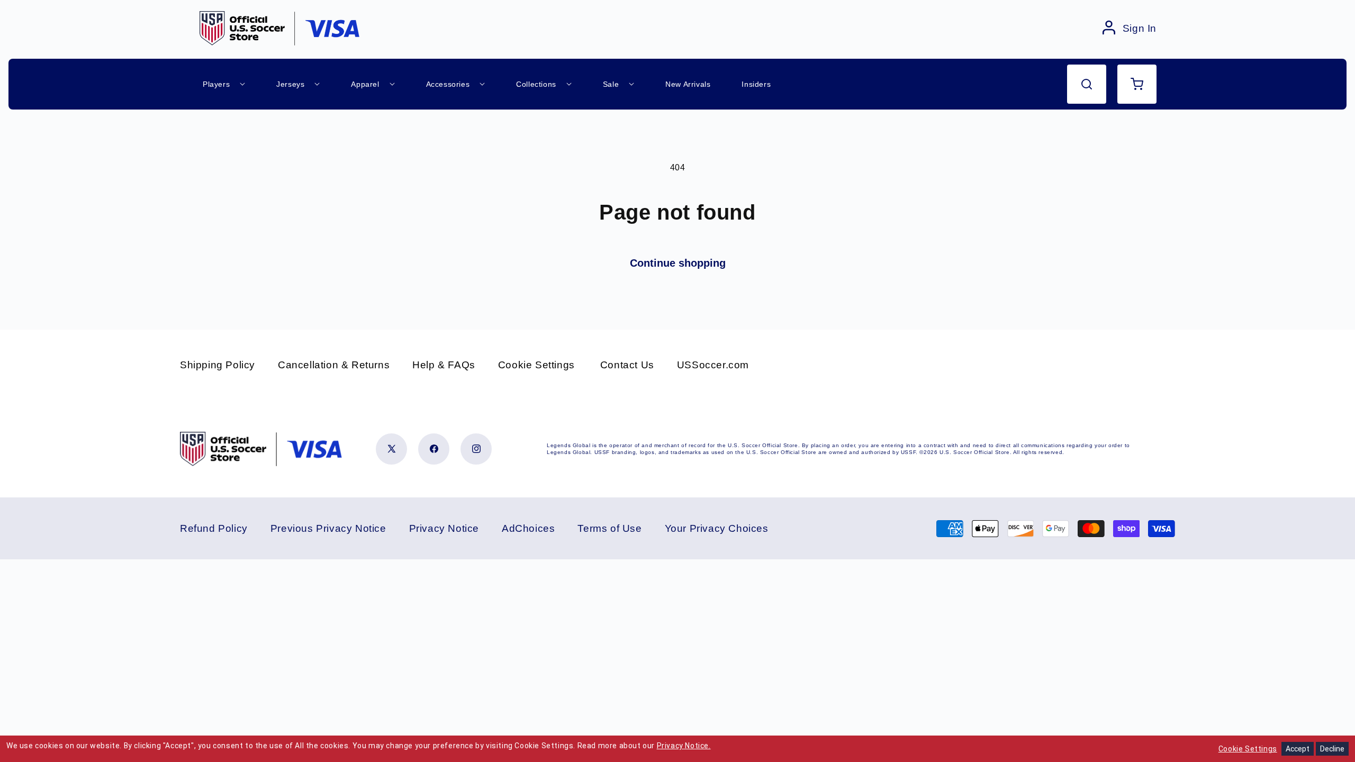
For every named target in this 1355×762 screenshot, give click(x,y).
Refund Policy (214, 528)
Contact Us (627, 365)
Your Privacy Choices (717, 528)
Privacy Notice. (684, 745)
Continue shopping (678, 263)
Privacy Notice (444, 528)
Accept (1297, 749)
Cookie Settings (536, 365)
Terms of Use (609, 528)
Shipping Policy (217, 365)
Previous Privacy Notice (328, 528)
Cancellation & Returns (334, 365)
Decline (1332, 749)
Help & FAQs (443, 365)
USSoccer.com (713, 365)
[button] (1086, 84)
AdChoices (528, 528)
